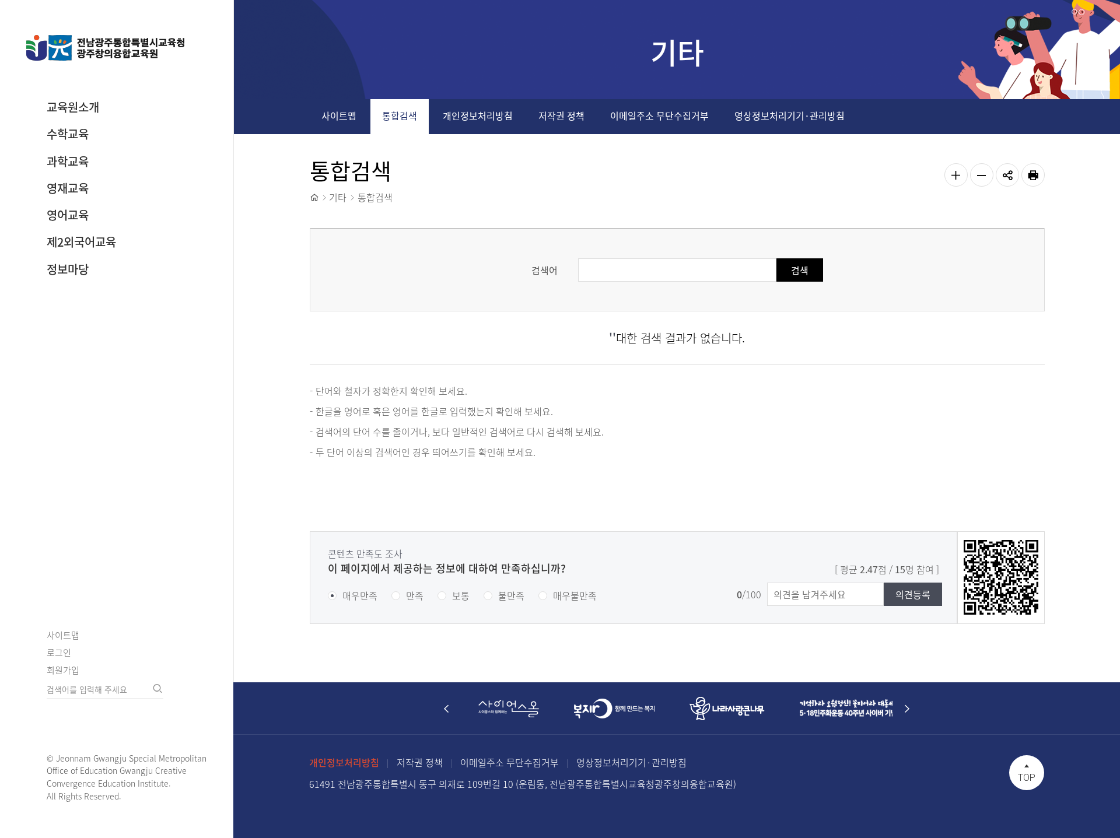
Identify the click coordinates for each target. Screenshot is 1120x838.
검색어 (544, 270)
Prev (446, 708)
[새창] (508, 708)
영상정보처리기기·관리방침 (789, 115)
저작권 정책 (561, 115)
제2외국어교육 (81, 241)
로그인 (59, 652)
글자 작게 (981, 175)
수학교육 (68, 133)
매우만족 (359, 595)
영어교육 (68, 214)
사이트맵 (63, 635)
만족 (415, 595)
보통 (461, 595)
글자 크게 (956, 175)
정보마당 (68, 269)
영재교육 (68, 188)
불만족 (511, 595)
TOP (1026, 777)
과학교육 (68, 161)
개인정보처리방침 (478, 115)
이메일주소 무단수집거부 (659, 115)
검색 (157, 689)
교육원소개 (73, 107)
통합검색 (399, 115)
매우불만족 (575, 595)
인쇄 (1033, 175)
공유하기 (1007, 175)
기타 (337, 197)
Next (907, 708)
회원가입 (63, 670)
